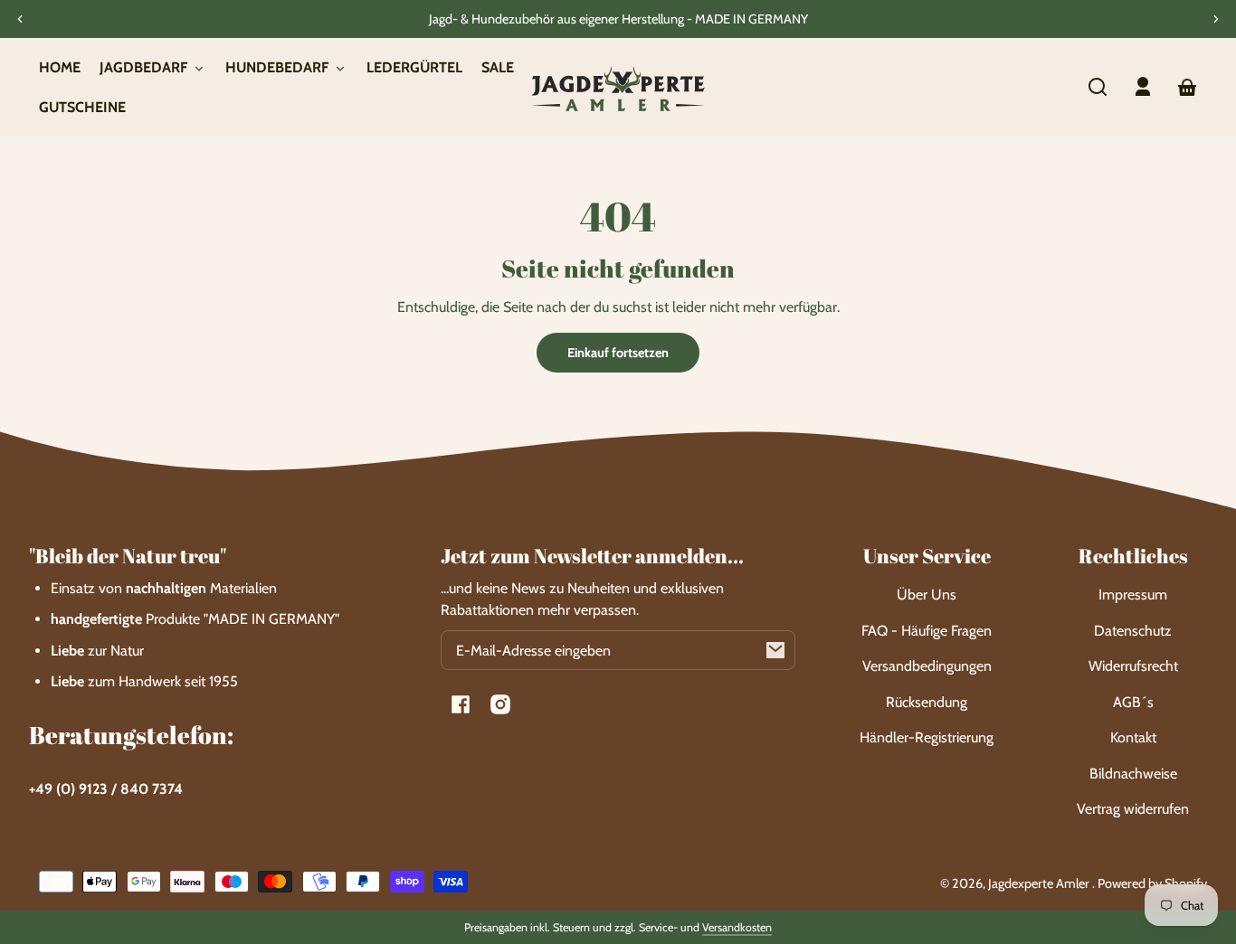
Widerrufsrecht (1133, 666)
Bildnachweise (1133, 773)
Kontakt (1133, 737)
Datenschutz (1133, 630)
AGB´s (1133, 702)
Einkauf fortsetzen (618, 353)
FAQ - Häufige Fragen (926, 630)
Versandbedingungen (927, 666)
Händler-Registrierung (927, 737)
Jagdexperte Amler (1040, 883)
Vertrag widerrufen (1133, 808)
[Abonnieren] (775, 650)
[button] (1097, 87)
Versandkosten (737, 927)
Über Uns (926, 594)
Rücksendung (926, 702)
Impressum (1132, 594)
